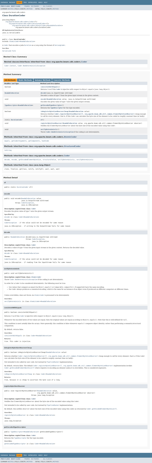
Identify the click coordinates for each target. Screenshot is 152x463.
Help (45, 2)
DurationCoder (16, 120)
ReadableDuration (54, 25)
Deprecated (32, 2)
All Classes (47, 6)
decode (43, 93)
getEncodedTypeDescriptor (51, 105)
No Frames (35, 6)
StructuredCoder (72, 146)
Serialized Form (9, 51)
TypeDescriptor (11, 105)
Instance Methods (43, 80)
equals (7, 141)
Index (40, 2)
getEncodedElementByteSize (30, 160)
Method (29, 9)
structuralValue (49, 160)
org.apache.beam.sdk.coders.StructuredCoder (27, 23)
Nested (10, 9)
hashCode (45, 141)
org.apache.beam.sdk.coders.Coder (20, 22)
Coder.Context (10, 66)
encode (43, 99)
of (41, 120)
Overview (4, 2)
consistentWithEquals (49, 87)
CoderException (27, 203)
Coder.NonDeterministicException (31, 66)
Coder (84, 62)
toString (7, 150)
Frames (27, 6)
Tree (25, 2)
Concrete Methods (62, 80)
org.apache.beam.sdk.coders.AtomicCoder (29, 25)
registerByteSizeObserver (51, 123)
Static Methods (25, 80)
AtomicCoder (14, 41)
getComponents (34, 141)
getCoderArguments (19, 141)
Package (12, 2)
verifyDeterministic (49, 129)
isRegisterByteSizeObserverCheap (54, 111)
